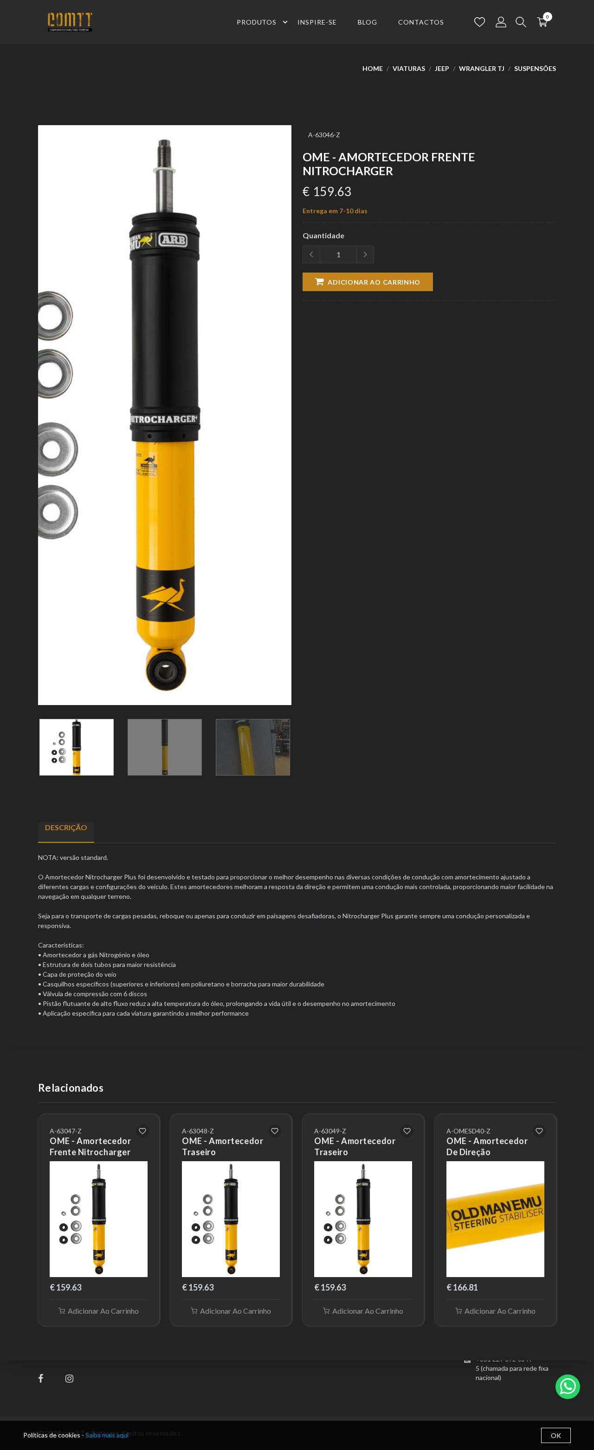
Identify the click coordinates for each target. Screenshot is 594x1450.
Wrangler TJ (481, 68)
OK (556, 1435)
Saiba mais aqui (107, 1435)
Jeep (442, 68)
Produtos (257, 22)
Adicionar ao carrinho (373, 282)
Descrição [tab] (66, 827)
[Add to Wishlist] (142, 1131)
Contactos (421, 22)
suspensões (535, 68)
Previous (43, 418)
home (372, 68)
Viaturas (409, 68)
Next (286, 418)
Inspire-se (317, 22)
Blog (367, 22)
